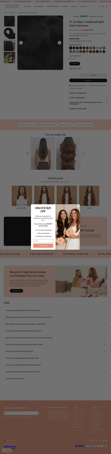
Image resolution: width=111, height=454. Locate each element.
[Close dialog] (78, 206)
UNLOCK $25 (43, 246)
